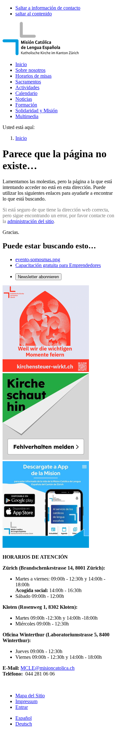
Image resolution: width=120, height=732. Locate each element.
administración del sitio (30, 221)
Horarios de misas (33, 76)
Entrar (21, 707)
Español (23, 718)
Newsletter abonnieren (38, 276)
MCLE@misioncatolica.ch (47, 668)
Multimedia (26, 116)
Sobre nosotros (30, 70)
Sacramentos (28, 81)
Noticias (23, 99)
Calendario (26, 93)
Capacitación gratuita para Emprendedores (58, 265)
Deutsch (23, 724)
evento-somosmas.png (37, 259)
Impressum (26, 701)
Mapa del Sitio (30, 695)
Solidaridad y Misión (36, 110)
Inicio (21, 64)
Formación (26, 105)
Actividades (27, 87)
